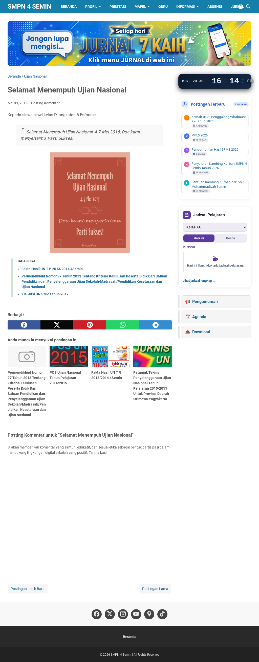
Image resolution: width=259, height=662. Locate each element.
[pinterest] (89, 324)
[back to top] (249, 651)
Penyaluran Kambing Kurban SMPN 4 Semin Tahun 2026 (219, 165)
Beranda (69, 7)
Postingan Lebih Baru (28, 589)
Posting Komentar (45, 103)
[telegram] (155, 324)
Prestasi (118, 7)
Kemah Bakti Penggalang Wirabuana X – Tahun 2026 (219, 119)
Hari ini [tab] (199, 238)
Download (201, 331)
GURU (163, 7)
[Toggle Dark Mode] (241, 7)
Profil (91, 7)
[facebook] (24, 324)
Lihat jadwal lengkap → (199, 280)
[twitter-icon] (110, 614)
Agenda (199, 316)
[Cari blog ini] (248, 7)
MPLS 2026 (199, 135)
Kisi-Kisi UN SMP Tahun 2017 (45, 294)
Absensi (214, 7)
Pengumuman (205, 301)
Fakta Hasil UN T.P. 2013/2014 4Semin (52, 269)
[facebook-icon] (97, 614)
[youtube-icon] (136, 614)
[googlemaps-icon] (149, 614)
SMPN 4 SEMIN (29, 6)
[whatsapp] (122, 324)
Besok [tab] (230, 238)
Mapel (140, 7)
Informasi (185, 7)
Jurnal (237, 7)
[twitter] (56, 324)
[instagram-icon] (123, 614)
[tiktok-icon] (162, 614)
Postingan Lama (155, 589)
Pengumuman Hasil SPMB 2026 (214, 149)
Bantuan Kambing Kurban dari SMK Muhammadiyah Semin (218, 184)
